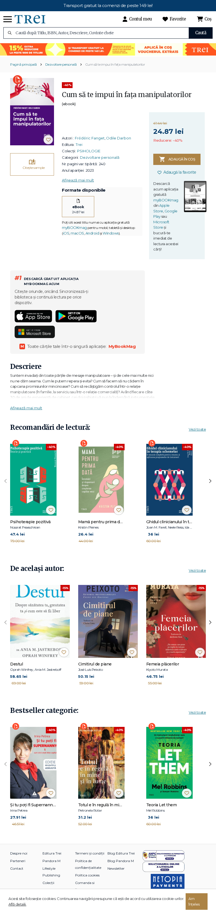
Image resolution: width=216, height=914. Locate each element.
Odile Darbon (118, 138)
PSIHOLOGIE (88, 151)
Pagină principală (23, 64)
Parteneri (17, 861)
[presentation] (5, 481)
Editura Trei (51, 853)
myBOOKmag (74, 227)
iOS (66, 233)
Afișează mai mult (78, 180)
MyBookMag (122, 346)
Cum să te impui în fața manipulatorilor (115, 64)
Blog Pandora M (120, 861)
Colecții (48, 883)
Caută (200, 32)
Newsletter (116, 868)
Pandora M (51, 861)
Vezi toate (197, 429)
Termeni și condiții (89, 853)
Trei (79, 144)
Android (92, 233)
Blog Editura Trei (121, 853)
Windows (111, 233)
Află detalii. (17, 904)
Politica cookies (87, 875)
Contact (16, 868)
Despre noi (18, 853)
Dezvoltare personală (61, 64)
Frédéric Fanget (90, 138)
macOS (77, 233)
